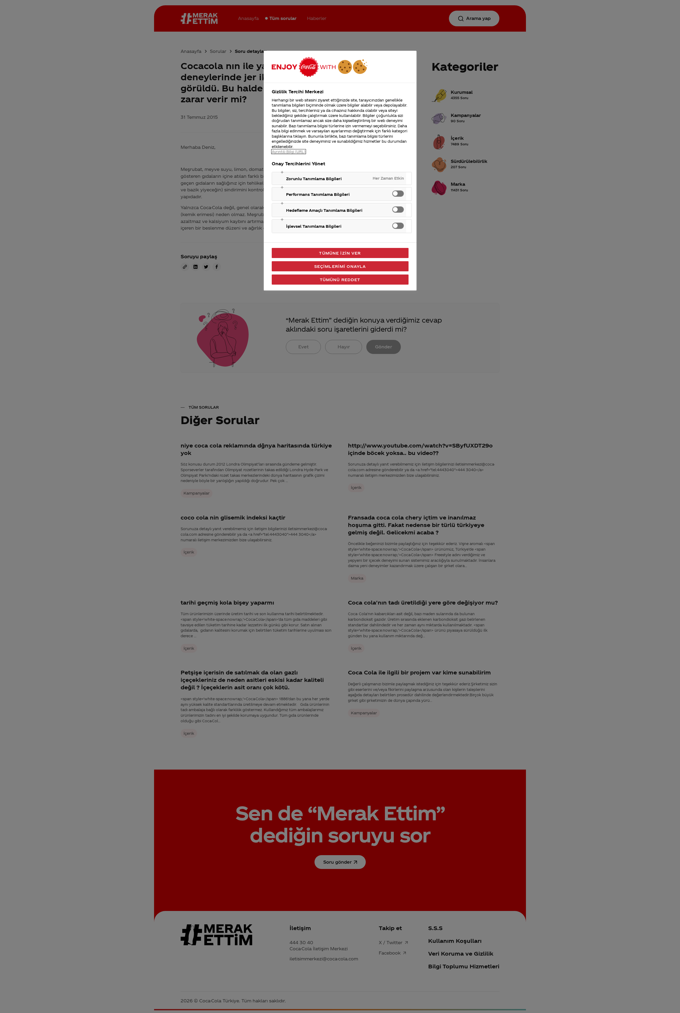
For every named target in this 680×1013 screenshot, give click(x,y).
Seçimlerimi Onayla (340, 266)
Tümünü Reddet (340, 279)
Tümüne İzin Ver (340, 253)
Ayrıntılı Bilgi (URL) (288, 152)
